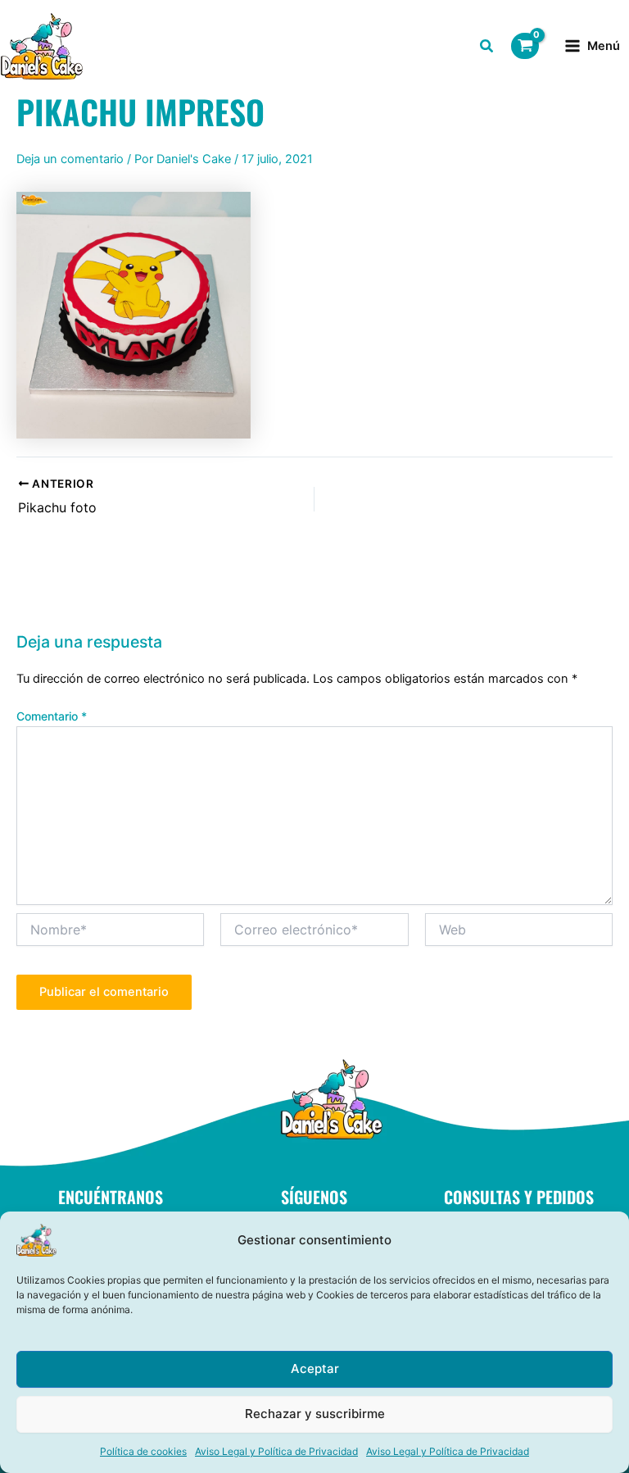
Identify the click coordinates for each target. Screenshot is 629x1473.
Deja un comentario (70, 159)
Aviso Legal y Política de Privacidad (276, 1451)
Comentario (51, 716)
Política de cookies (143, 1451)
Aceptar (315, 1368)
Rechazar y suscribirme (315, 1413)
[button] (487, 48)
